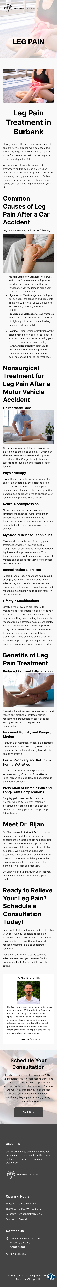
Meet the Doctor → (30, 1039)
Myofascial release (13, 541)
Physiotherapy (11, 479)
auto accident (43, 144)
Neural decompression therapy (20, 510)
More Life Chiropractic (38, 832)
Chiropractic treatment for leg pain (22, 447)
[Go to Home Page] (21, 9)
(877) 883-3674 (19, 1253)
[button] (51, 1278)
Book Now (28, 1112)
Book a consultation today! (28, 1100)
